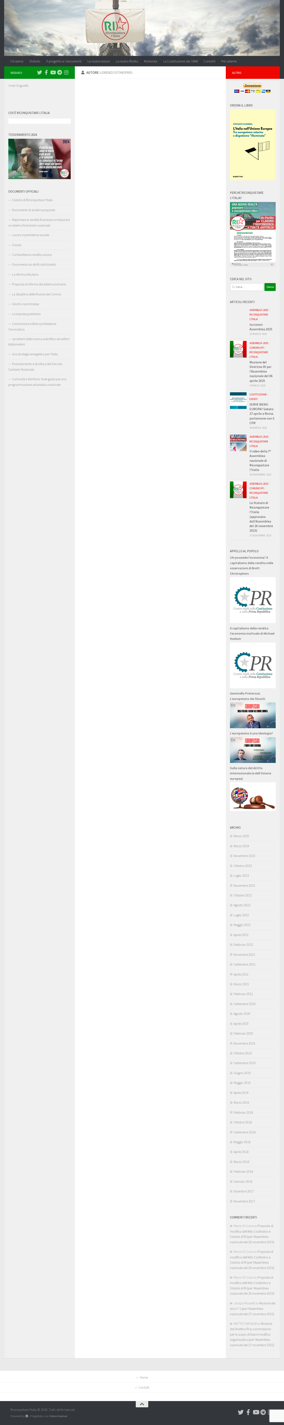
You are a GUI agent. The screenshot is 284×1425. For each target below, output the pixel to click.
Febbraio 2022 (243, 944)
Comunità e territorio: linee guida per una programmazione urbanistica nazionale (37, 381)
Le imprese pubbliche (26, 314)
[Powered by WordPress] (26, 1416)
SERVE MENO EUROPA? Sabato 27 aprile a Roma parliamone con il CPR (261, 413)
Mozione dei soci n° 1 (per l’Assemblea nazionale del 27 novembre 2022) (252, 1308)
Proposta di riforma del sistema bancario (39, 284)
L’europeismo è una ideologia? (251, 733)
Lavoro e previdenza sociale (30, 235)
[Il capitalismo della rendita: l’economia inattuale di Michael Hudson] (253, 687)
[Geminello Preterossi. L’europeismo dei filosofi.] (253, 727)
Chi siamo (16, 61)
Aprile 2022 (241, 935)
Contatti (209, 61)
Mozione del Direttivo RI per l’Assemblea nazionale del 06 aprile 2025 (261, 371)
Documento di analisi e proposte (33, 210)
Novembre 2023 (244, 856)
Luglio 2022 (241, 915)
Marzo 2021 (241, 984)
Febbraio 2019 (243, 1112)
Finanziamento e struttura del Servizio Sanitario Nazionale (35, 366)
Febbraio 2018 (243, 1171)
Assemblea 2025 (258, 310)
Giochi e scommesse (25, 304)
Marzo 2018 (241, 1162)
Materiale (150, 61)
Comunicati (256, 347)
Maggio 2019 (242, 1083)
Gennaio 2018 (243, 1181)
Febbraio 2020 (243, 1033)
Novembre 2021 (244, 954)
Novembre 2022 (244, 885)
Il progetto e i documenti (63, 61)
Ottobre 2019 (243, 1053)
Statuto (34, 61)
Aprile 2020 (241, 1023)
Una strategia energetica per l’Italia (35, 354)
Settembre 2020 (245, 1004)
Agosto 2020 (242, 1013)
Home (144, 1377)
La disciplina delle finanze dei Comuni (36, 294)
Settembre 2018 (245, 1132)
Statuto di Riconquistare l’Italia (32, 200)
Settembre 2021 (245, 964)
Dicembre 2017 (244, 1191)
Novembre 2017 (244, 1201)
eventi (253, 399)
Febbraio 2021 (243, 994)
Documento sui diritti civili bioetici (34, 264)
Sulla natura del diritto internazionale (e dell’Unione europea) (250, 773)
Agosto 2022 (242, 905)
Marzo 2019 (241, 1102)
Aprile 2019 (241, 1093)
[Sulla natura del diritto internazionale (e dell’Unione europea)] (253, 810)
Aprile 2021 (241, 974)
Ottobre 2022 (243, 895)
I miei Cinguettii (18, 85)
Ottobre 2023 (243, 866)
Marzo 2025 (241, 836)
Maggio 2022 (242, 925)
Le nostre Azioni (98, 61)
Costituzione (258, 394)
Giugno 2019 (242, 1073)
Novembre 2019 (244, 1043)
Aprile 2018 (241, 1152)
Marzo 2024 (241, 846)
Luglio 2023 (241, 875)
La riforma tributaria (25, 274)
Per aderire (229, 61)
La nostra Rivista (127, 61)
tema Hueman (59, 1416)
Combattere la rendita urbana (32, 255)
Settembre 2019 (245, 1063)
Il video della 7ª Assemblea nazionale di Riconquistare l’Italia (260, 460)
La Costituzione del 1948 (180, 61)
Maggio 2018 (242, 1142)
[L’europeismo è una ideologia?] (253, 762)
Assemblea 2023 (258, 436)
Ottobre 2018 (243, 1122)
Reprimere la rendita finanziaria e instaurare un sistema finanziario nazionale (39, 222)
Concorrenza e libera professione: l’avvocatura (32, 326)
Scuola (16, 245)
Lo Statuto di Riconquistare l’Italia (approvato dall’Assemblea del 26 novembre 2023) (261, 517)
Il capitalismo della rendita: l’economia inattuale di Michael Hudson (252, 633)
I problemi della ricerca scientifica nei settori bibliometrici (38, 341)
